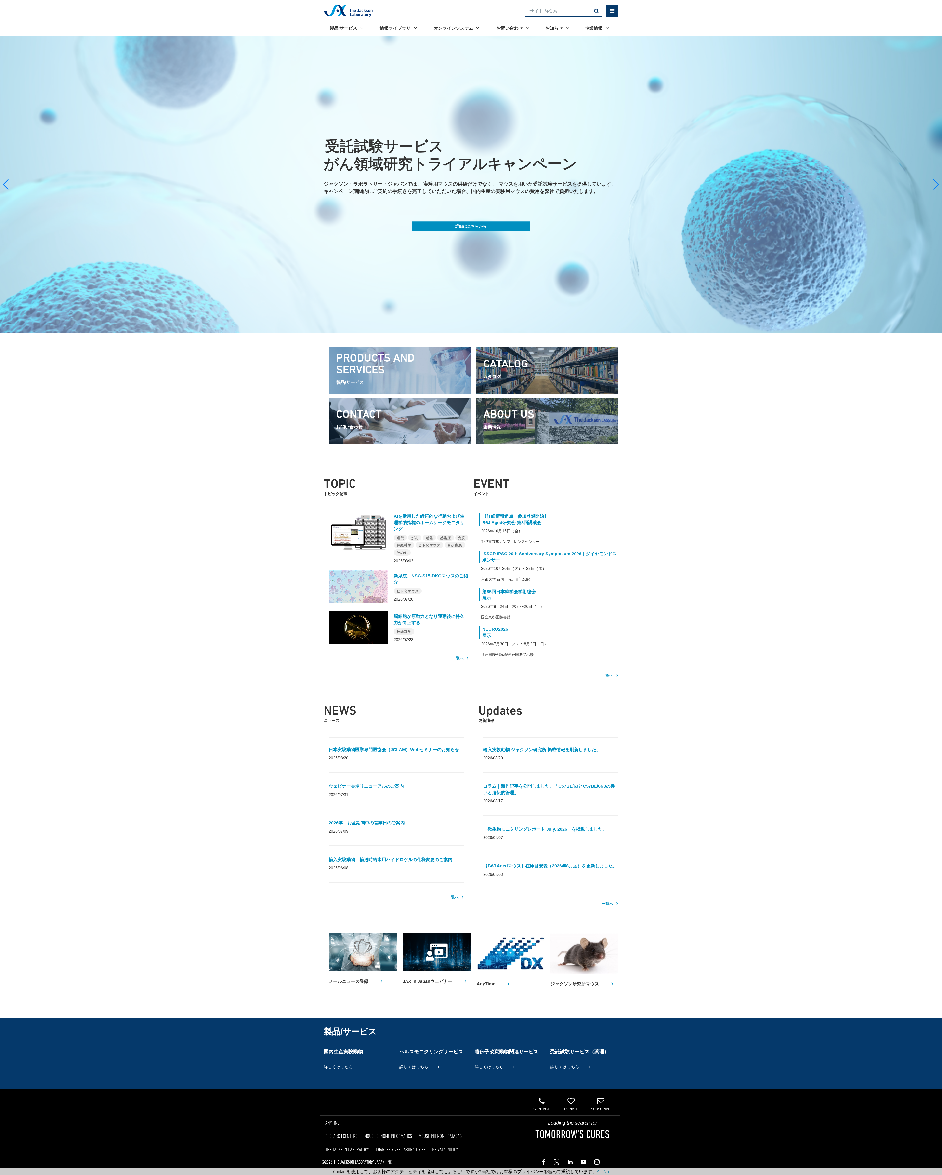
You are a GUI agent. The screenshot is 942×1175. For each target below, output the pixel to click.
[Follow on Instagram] (596, 1163)
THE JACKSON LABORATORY (347, 1149)
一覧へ (458, 658)
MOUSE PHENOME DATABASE (441, 1136)
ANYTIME (332, 1123)
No (606, 1171)
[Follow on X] (556, 1163)
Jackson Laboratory (348, 10)
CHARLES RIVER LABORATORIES (400, 1149)
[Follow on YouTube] (583, 1163)
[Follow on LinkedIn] (569, 1163)
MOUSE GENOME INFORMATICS (388, 1136)
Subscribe (600, 1109)
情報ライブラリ (395, 28)
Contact (541, 1109)
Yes (600, 1171)
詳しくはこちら (338, 1067)
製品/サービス (344, 28)
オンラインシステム (453, 28)
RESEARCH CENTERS (341, 1136)
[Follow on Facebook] (543, 1163)
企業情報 (594, 28)
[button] (936, 184)
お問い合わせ (510, 28)
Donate (571, 1109)
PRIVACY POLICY (445, 1149)
